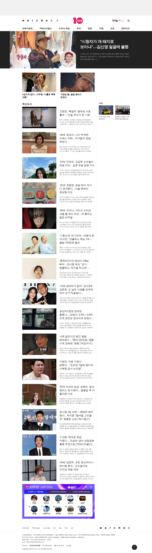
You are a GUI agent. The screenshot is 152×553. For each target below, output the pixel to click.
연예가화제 (27, 28)
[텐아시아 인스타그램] (42, 20)
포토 (112, 28)
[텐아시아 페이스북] (32, 20)
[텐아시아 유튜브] (23, 20)
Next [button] (90, 505)
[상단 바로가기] (134, 547)
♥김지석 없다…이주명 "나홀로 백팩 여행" (38, 95)
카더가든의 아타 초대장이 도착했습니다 (104, 119)
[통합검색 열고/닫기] (128, 21)
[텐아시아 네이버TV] (28, 20)
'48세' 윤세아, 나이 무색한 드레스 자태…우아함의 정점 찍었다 (75, 138)
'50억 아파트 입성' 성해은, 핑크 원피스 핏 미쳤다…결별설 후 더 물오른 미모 (77, 390)
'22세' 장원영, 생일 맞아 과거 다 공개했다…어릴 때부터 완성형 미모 (75, 189)
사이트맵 (68, 545)
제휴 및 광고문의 (59, 545)
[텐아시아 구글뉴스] (51, 20)
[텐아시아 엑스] (37, 20)
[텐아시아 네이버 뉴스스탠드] (46, 20)
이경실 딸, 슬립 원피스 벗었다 (71, 95)
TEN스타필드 (45, 28)
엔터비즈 (125, 28)
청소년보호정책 (47, 545)
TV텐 (101, 28)
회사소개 (25, 545)
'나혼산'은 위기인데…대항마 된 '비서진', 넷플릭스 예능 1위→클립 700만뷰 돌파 (76, 239)
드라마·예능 (64, 28)
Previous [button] (26, 505)
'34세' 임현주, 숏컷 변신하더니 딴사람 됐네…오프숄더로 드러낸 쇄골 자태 (76, 466)
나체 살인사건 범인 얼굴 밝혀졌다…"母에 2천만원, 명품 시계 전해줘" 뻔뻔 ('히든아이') (76, 340)
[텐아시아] (78, 20)
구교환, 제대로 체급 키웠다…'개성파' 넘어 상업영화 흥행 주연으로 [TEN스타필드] (76, 441)
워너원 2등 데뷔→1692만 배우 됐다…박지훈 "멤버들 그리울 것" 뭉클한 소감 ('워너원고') (76, 415)
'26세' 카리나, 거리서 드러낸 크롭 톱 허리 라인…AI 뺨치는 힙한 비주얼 (75, 214)
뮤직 (79, 28)
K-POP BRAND (35, 492)
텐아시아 (33, 549)
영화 (90, 28)
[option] (58, 505)
